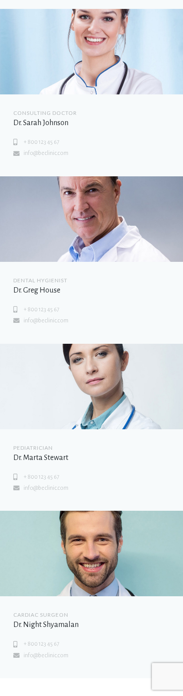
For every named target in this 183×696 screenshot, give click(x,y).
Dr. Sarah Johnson (40, 123)
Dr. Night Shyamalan (46, 625)
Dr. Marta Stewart (40, 458)
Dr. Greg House (36, 290)
